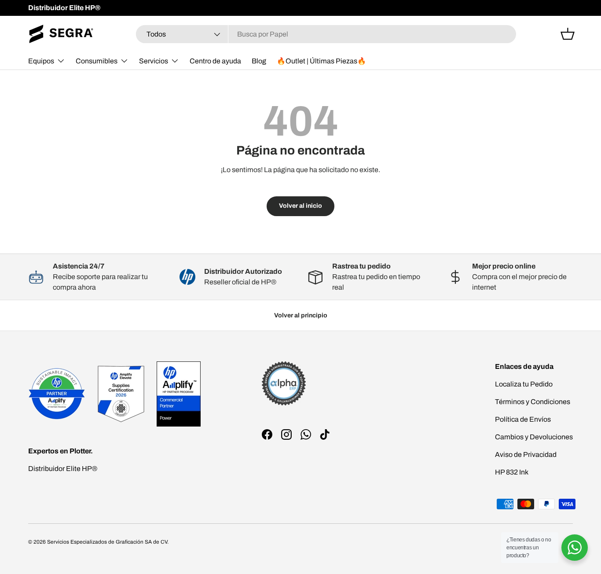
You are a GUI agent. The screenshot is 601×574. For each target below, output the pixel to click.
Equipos (41, 61)
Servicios (153, 61)
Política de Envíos (523, 419)
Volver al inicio (300, 205)
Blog (259, 61)
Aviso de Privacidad (526, 454)
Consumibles (96, 61)
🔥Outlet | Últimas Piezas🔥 (321, 61)
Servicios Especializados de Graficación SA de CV (107, 542)
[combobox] (326, 34)
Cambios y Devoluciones (534, 437)
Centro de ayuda (215, 61)
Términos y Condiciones (532, 401)
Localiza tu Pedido (524, 384)
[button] (567, 34)
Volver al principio (300, 315)
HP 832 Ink (511, 472)
